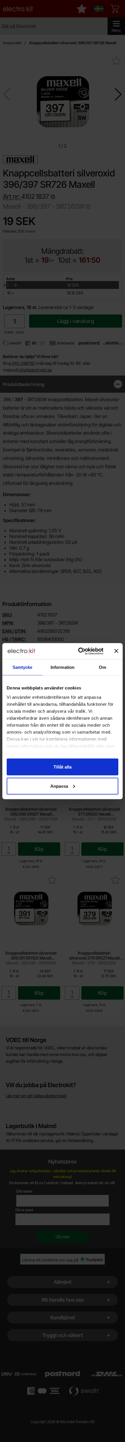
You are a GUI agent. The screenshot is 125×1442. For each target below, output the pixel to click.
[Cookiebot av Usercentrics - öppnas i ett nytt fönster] (78, 651)
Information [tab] (62, 667)
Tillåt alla (62, 766)
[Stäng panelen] (116, 651)
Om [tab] (102, 667)
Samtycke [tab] (22, 667)
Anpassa (59, 785)
